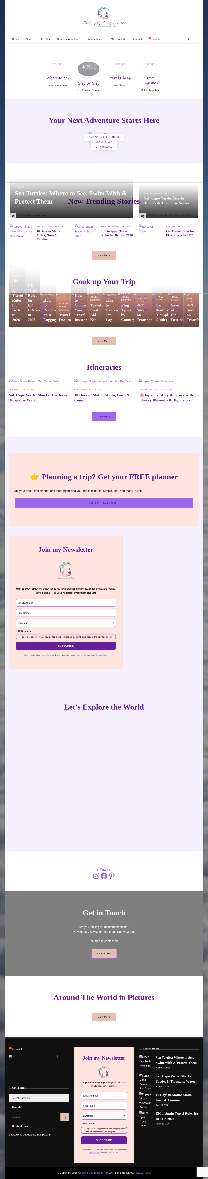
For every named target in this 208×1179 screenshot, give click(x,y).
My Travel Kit (118, 39)
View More (104, 255)
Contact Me (104, 953)
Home (15, 39)
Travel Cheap (140, 303)
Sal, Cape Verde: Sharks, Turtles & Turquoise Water (175, 1078)
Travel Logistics (121, 226)
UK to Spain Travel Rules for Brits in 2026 (17, 300)
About (29, 39)
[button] (66, 634)
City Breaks (104, 146)
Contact (137, 39)
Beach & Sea (104, 142)
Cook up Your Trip (67, 39)
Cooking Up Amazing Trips (93, 1172)
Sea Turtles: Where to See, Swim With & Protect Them (176, 1060)
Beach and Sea (153, 193)
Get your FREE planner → (104, 502)
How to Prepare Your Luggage (50, 310)
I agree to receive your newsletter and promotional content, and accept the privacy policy (66, 637)
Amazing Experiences (104, 137)
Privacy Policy (143, 1172)
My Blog (46, 39)
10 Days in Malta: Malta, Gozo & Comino (49, 235)
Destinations (94, 39)
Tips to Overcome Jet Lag (114, 310)
